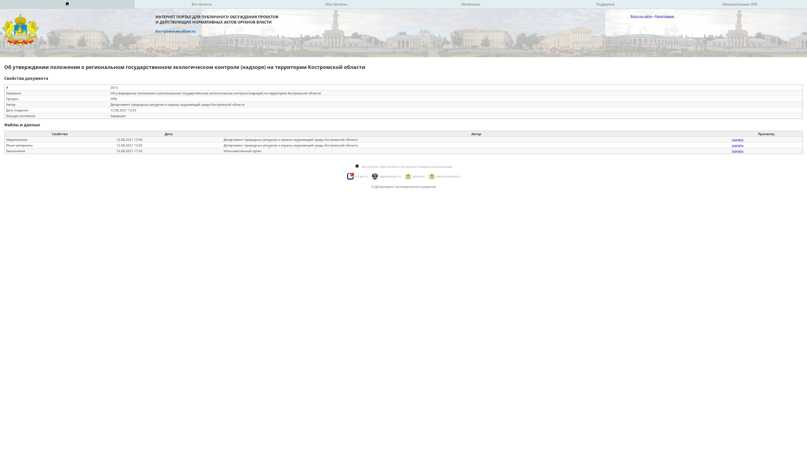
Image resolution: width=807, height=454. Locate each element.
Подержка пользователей (435, 167)
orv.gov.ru (361, 176)
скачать (738, 139)
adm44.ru (419, 176)
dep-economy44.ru (448, 176)
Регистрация (664, 16)
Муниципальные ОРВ (739, 4)
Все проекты (202, 4)
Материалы (471, 4)
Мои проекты (336, 4)
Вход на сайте (641, 16)
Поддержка (605, 4)
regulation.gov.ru (390, 176)
